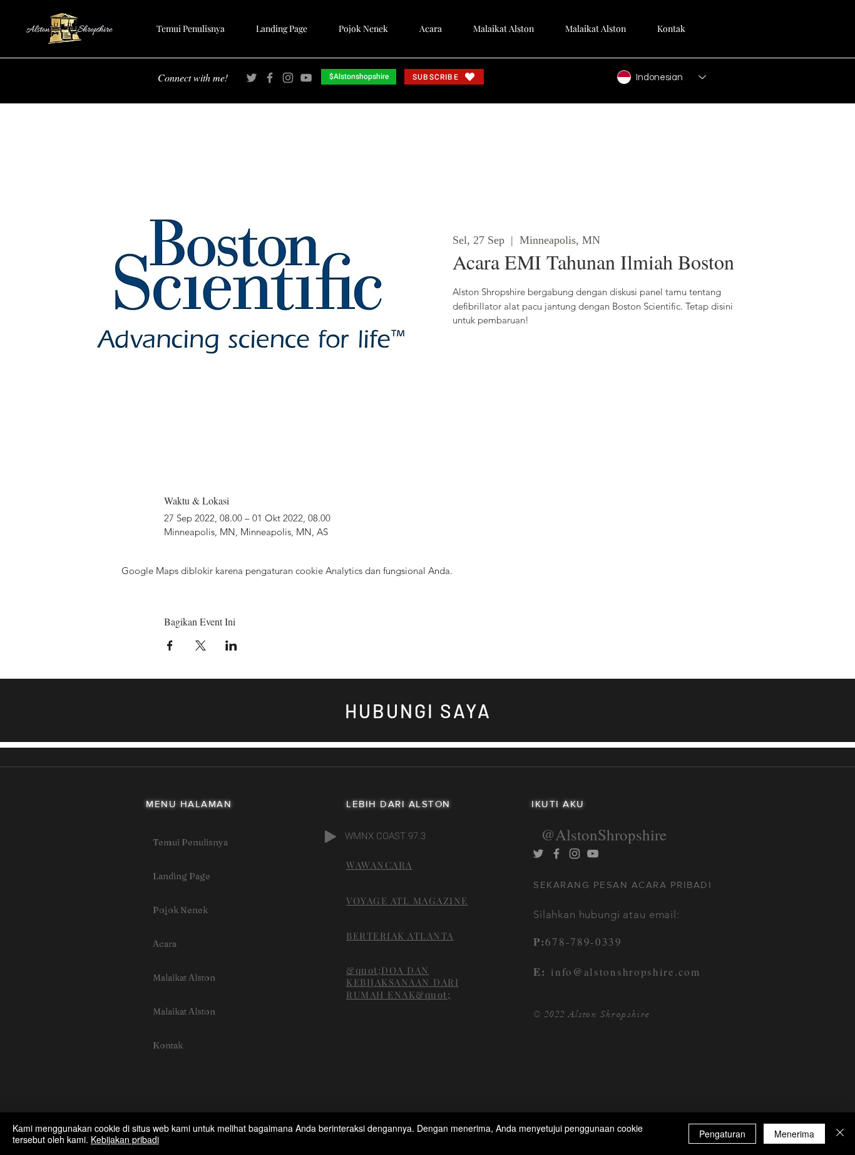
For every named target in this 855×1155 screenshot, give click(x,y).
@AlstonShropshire (604, 834)
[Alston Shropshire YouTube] (306, 78)
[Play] (330, 836)
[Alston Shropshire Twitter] (252, 78)
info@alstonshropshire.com (623, 971)
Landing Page (181, 876)
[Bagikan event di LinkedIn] (231, 645)
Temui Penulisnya (190, 842)
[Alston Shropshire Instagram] (288, 78)
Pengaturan (722, 1133)
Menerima (794, 1133)
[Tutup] (839, 1133)
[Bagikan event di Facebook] (170, 645)
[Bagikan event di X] (201, 645)
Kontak (168, 1045)
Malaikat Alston (184, 977)
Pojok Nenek (180, 910)
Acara (165, 943)
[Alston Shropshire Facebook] (270, 78)
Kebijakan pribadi (125, 1139)
